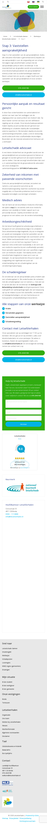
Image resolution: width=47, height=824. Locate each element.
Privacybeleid (13, 818)
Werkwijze (5, 655)
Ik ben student (7, 682)
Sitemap (5, 818)
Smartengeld (6, 652)
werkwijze (38, 304)
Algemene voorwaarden (10, 733)
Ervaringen (6, 670)
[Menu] (42, 7)
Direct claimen (33, 7)
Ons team (5, 718)
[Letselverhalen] (6, 7)
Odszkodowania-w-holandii (11, 746)
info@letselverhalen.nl (23, 95)
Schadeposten (7, 659)
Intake (8, 308)
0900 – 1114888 (12, 514)
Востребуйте (7, 753)
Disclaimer (6, 736)
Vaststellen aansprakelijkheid (17, 317)
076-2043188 (23, 88)
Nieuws (4, 726)
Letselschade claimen (20, 36)
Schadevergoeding (13, 321)
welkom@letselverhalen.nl (11, 775)
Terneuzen (6, 703)
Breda (4, 699)
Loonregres (6, 663)
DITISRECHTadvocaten (28, 168)
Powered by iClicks (32, 815)
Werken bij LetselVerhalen (11, 722)
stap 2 (12, 207)
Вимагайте (6, 750)
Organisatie (6, 715)
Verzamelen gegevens (14, 313)
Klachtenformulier (8, 729)
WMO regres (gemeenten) (11, 666)
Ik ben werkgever (8, 685)
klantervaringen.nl (24, 467)
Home (5, 36)
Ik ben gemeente (8, 689)
